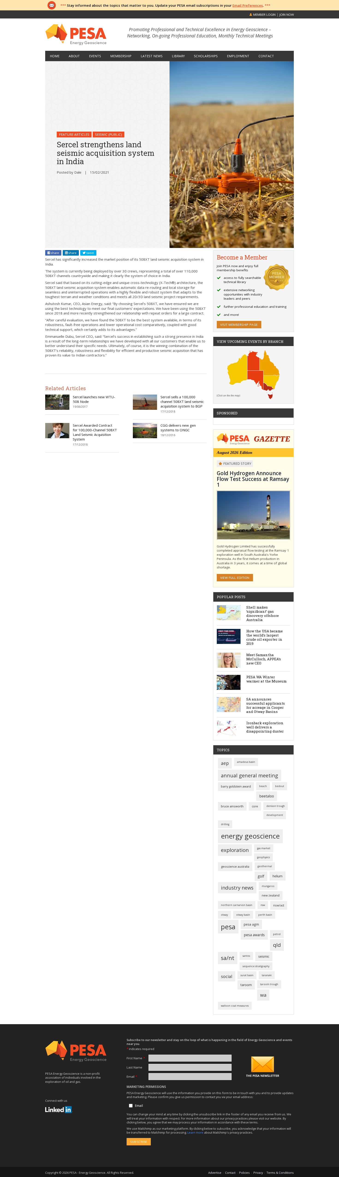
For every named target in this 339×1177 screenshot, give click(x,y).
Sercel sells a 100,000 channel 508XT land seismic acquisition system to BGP (182, 402)
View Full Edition (235, 578)
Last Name (134, 1067)
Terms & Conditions (280, 1173)
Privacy (258, 1173)
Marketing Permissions (146, 1087)
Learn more (195, 1132)
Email (132, 1076)
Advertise (214, 1173)
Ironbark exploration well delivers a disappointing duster (265, 727)
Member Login (264, 14)
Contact (230, 1173)
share (54, 253)
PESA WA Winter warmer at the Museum (266, 679)
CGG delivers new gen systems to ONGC (178, 427)
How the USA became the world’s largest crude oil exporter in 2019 (264, 637)
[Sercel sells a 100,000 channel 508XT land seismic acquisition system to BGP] (145, 408)
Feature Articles (74, 134)
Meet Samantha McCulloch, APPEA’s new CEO (263, 659)
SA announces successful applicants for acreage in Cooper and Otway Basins (265, 705)
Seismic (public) (108, 134)
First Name (136, 1058)
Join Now (287, 14)
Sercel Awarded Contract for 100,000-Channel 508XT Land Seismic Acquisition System (95, 432)
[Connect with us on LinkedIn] (59, 1109)
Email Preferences (247, 5)
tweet (90, 253)
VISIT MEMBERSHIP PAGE (239, 325)
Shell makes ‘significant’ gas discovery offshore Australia (262, 613)
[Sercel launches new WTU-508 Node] (57, 408)
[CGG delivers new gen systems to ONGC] (145, 437)
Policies (244, 1173)
